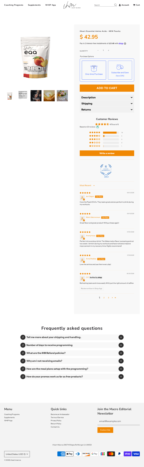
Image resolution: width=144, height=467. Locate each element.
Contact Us (55, 427)
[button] (107, 97)
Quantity (84, 51)
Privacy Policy (56, 420)
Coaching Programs (13, 5)
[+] (108, 50)
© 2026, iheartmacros (12, 460)
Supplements (34, 5)
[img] (85, 193)
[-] (98, 50)
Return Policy (56, 424)
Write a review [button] (106, 153)
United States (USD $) (16, 454)
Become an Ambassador (60, 414)
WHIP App (50, 5)
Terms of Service (57, 417)
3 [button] (108, 298)
